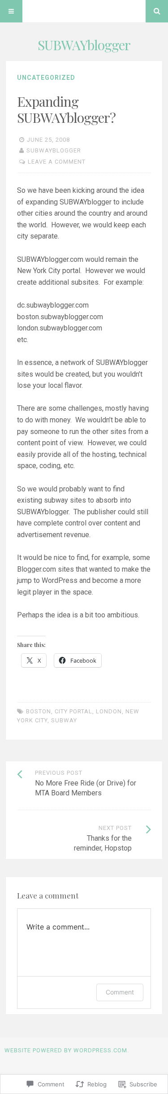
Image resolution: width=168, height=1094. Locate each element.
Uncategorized (46, 77)
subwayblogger (53, 150)
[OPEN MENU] (11, 11)
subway (64, 720)
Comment (120, 992)
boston (38, 711)
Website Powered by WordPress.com (65, 1050)
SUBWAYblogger (84, 45)
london (109, 711)
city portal (73, 711)
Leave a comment (57, 161)
